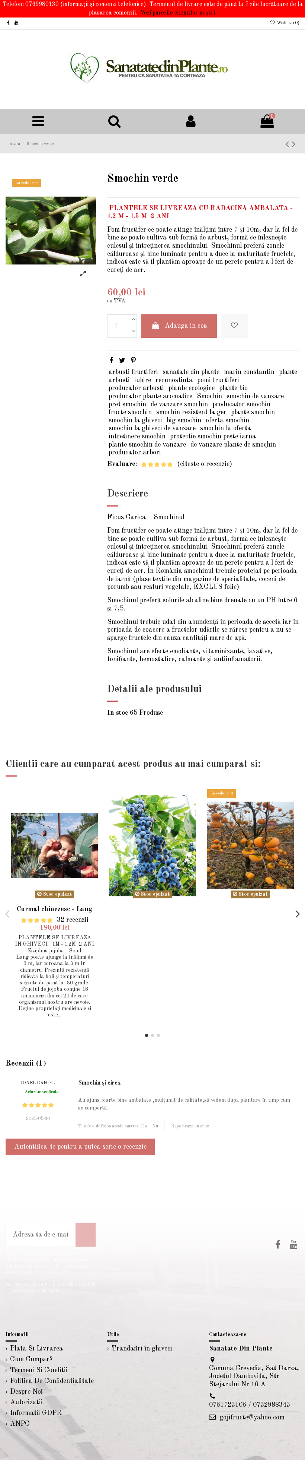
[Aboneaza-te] (86, 1235)
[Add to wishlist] (234, 326)
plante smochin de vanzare (147, 444)
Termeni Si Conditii (39, 1370)
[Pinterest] (133, 361)
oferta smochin (227, 420)
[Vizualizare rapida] (91, 816)
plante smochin (253, 412)
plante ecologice (191, 388)
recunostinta (174, 380)
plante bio (233, 388)
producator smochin (241, 404)
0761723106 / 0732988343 (249, 1405)
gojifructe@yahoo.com (252, 1417)
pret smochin (127, 404)
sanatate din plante (191, 372)
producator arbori (135, 452)
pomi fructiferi (218, 380)
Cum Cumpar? (31, 1359)
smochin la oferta (225, 428)
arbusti (119, 380)
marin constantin (249, 372)
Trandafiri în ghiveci (142, 1348)
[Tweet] (122, 361)
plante (288, 372)
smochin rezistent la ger (191, 412)
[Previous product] (288, 145)
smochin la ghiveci (135, 420)
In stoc (117, 713)
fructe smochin (130, 412)
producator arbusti (136, 388)
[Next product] (294, 145)
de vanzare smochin (179, 404)
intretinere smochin (137, 436)
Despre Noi (26, 1391)
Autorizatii (26, 1402)
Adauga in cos (186, 326)
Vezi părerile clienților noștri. (178, 13)
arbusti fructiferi (133, 372)
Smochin (209, 396)
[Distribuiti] (111, 361)
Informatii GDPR (36, 1413)
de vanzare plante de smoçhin (233, 444)
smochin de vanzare (255, 396)
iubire (142, 380)
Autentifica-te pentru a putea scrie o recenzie (80, 1146)
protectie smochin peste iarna (213, 436)
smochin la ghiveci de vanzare (152, 428)
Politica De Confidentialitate (52, 1381)
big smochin (184, 420)
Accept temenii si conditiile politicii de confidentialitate (55, 1288)
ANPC (20, 1424)
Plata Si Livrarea (36, 1348)
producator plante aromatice (150, 396)
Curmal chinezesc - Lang (55, 909)
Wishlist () (287, 23)
